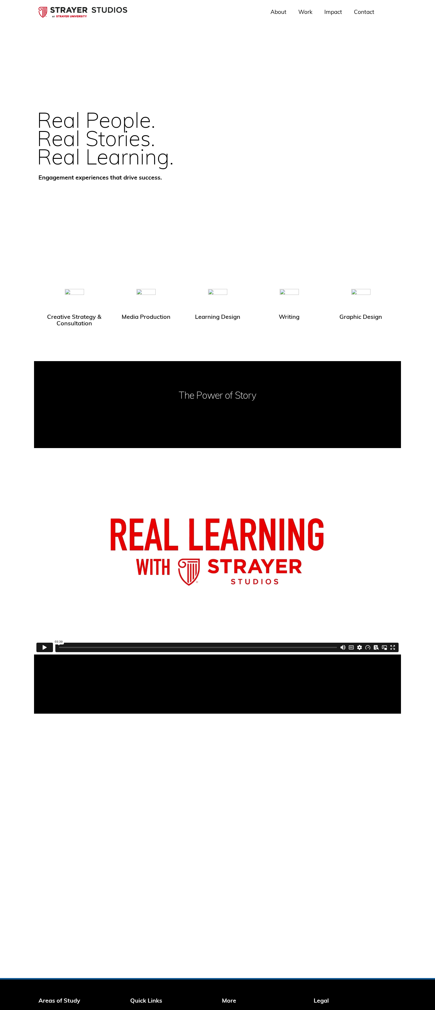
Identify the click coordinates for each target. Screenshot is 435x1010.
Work (305, 12)
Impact (333, 12)
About (278, 12)
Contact (364, 12)
